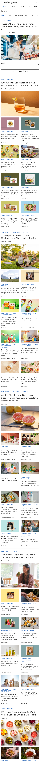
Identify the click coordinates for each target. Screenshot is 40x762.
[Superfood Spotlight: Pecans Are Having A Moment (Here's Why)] (10, 753)
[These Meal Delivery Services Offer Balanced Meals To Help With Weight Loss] (30, 123)
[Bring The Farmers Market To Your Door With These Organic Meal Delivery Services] (30, 207)
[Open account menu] (36, 2)
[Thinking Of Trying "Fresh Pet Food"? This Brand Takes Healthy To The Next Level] (10, 276)
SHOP (35, 6)
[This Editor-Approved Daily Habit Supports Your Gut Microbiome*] (20, 575)
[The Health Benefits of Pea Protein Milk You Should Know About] (10, 367)
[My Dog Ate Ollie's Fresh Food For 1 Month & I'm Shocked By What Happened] (10, 526)
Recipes (9, 15)
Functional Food (21, 15)
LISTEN (22, 6)
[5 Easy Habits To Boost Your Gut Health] (30, 305)
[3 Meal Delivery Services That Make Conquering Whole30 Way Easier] (10, 123)
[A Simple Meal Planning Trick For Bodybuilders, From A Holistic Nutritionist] (30, 179)
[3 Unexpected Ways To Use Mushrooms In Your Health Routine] (20, 256)
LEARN (13, 6)
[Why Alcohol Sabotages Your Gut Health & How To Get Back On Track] (20, 103)
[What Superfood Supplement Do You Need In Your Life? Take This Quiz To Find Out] (30, 439)
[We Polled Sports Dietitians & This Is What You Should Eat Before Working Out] (10, 497)
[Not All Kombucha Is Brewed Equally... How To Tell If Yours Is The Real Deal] (30, 753)
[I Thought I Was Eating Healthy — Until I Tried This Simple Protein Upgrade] (30, 276)
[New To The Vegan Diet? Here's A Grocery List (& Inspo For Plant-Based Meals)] (30, 367)
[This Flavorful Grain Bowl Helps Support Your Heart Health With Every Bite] (30, 336)
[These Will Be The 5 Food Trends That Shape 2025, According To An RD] (20, 47)
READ (4, 6)
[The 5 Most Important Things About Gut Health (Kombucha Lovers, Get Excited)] (10, 681)
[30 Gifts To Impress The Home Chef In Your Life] (10, 468)
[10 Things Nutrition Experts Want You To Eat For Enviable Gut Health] (20, 733)
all (2, 15)
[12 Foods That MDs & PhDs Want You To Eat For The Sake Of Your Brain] (30, 681)
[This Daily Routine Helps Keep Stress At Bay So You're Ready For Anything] (30, 468)
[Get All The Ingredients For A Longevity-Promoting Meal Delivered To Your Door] (30, 151)
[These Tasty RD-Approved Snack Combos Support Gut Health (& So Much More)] (10, 336)
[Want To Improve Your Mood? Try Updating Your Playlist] (30, 526)
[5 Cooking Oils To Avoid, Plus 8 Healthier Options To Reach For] (10, 651)
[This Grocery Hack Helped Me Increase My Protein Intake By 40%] (10, 595)
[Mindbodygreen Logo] (10, 2)
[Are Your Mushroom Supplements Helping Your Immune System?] (30, 595)
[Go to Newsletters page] (29, 2)
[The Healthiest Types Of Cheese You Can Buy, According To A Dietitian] (30, 623)
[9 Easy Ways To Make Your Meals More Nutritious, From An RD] (10, 439)
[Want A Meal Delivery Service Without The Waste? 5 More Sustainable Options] (10, 151)
